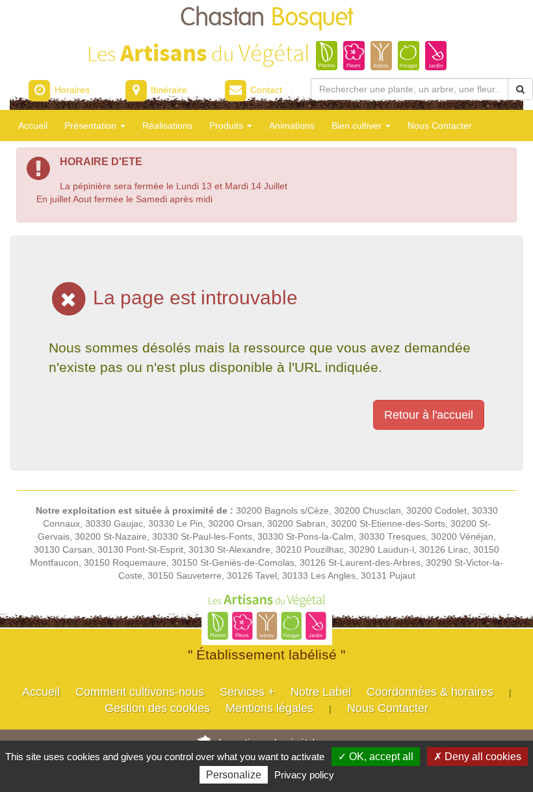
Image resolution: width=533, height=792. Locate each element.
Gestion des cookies (157, 708)
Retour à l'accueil (428, 414)
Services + (247, 691)
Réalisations (167, 125)
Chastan (267, 18)
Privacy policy (304, 774)
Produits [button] (227, 125)
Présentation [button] (91, 125)
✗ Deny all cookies (477, 756)
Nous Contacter (440, 125)
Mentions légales (269, 708)
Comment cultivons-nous (139, 691)
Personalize (233, 774)
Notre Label (321, 691)
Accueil (32, 125)
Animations (292, 125)
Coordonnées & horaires (430, 691)
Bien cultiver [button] (358, 125)
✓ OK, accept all (375, 756)
